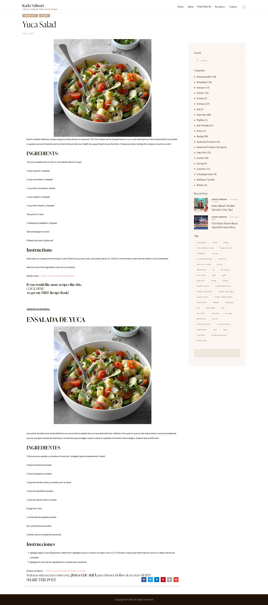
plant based (201, 318)
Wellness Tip (203, 179)
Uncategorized (204, 174)
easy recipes (201, 275)
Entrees (201, 103)
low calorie (201, 313)
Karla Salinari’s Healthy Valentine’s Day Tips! (223, 207)
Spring (200, 163)
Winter (200, 185)
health (213, 280)
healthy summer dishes (223, 297)
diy (213, 269)
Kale (198, 308)
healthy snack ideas (226, 291)
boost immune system (205, 248)
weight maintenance (219, 335)
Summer (201, 168)
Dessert (201, 87)
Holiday (216, 302)
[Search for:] (217, 60)
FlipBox (200, 120)
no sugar (228, 313)
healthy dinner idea (223, 286)
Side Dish (201, 152)
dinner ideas (201, 269)
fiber (214, 275)
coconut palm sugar (204, 259)
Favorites (201, 114)
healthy (225, 280)
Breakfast (30, 15)
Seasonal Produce (206, 141)
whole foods (202, 340)
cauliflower (201, 253)
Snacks (200, 158)
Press (200, 130)
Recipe (44, 15)
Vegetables (201, 335)
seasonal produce (224, 324)
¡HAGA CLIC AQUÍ (83, 575)
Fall (198, 109)
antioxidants (202, 242)
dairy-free (222, 259)
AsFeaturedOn (204, 76)
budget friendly (226, 248)
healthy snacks (202, 297)
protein (215, 318)
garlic (224, 275)
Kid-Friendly (203, 125)
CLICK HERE (35, 289)
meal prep (215, 313)
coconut (215, 253)
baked (215, 242)
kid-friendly (210, 308)
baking (226, 242)
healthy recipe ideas (205, 291)
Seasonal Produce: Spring (210, 147)
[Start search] (244, 7)
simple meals (202, 329)
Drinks (200, 98)
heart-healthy (202, 302)
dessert (220, 264)
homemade (229, 302)
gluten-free (201, 280)
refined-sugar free (204, 324)
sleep (215, 329)
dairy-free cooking (204, 264)
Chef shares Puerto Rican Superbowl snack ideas (224, 225)
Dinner (200, 93)
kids (222, 308)
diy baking (225, 269)
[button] (143, 579)
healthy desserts (203, 286)
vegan (225, 329)
